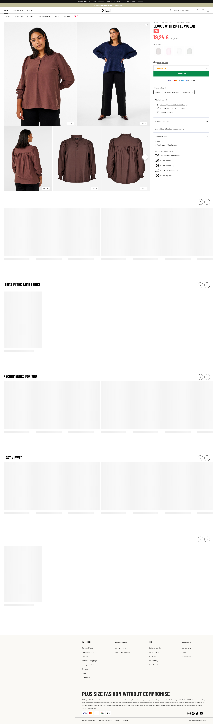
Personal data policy (88, 720)
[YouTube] (201, 713)
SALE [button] (76, 16)
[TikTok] (197, 713)
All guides (152, 656)
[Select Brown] (158, 51)
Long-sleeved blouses (171, 92)
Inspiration (17, 10)
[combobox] (181, 10)
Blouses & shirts (188, 92)
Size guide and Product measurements (169, 129)
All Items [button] (7, 16)
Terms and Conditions (105, 720)
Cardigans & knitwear (90, 665)
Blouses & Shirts (167, 22)
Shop (6, 10)
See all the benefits (122, 652)
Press (184, 652)
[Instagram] (189, 713)
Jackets (85, 656)
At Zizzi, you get (161, 100)
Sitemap (125, 720)
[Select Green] (190, 51)
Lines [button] (57, 16)
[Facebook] (193, 713)
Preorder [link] (67, 16)
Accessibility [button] (153, 660)
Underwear (86, 677)
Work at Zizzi (186, 657)
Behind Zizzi (186, 648)
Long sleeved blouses (183, 22)
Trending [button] (30, 16)
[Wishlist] (146, 25)
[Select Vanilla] (179, 51)
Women (156, 22)
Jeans (84, 673)
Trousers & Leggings (89, 660)
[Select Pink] (169, 51)
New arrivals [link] (19, 16)
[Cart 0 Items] (208, 10)
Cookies (117, 720)
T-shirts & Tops (87, 648)
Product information (162, 121)
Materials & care (161, 136)
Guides (30, 10)
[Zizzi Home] (106, 10)
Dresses (85, 669)
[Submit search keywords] (171, 10)
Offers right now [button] (44, 16)
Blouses (157, 92)
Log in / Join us (120, 648)
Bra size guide (154, 652)
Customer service (155, 648)
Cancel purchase (155, 665)
